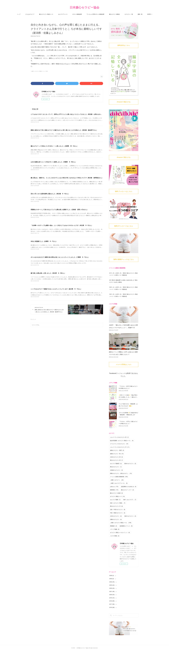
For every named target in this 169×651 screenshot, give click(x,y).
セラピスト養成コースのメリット (120, 532)
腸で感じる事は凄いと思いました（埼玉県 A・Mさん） (48, 273)
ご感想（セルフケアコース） (119, 483)
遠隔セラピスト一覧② (117, 450)
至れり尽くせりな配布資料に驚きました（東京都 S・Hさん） (50, 194)
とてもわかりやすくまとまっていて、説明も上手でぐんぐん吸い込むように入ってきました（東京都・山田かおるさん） (68, 114)
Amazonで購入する (123, 102)
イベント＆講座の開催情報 (119, 476)
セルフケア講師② (116, 463)
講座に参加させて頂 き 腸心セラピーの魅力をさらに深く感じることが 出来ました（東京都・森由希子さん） (64, 130)
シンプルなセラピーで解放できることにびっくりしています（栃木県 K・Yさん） (56, 289)
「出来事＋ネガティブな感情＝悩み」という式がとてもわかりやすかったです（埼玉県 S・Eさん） (62, 225)
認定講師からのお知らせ (128, 486)
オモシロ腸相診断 (77, 14)
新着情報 (114, 490)
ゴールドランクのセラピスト (119, 443)
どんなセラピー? (29, 14)
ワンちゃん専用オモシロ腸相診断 (95, 14)
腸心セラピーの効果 (116, 493)
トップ (18, 14)
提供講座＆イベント (126, 526)
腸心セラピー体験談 (114, 14)
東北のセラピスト (116, 466)
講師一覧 (140, 14)
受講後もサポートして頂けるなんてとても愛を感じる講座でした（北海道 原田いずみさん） (59, 209)
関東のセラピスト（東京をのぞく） (121, 473)
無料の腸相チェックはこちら (123, 259)
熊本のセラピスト (130, 463)
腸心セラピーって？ (127, 490)
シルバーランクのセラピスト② (119, 437)
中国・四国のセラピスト (117, 513)
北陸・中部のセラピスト (117, 509)
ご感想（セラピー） (117, 480)
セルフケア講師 (115, 499)
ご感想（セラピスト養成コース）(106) (39, 71)
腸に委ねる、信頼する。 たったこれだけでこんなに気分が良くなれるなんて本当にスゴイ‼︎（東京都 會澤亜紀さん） (67, 178)
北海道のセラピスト (116, 470)
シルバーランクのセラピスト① (119, 447)
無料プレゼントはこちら (123, 191)
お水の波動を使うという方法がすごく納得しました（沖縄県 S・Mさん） (54, 162)
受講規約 (113, 526)
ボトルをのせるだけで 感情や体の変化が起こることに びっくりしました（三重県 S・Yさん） (60, 257)
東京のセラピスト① (116, 506)
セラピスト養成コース (117, 496)
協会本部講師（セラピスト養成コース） (121, 440)
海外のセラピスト (130, 516)
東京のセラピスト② (116, 460)
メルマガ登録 (114, 536)
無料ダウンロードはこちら (123, 226)
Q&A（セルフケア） (129, 499)
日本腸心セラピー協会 (84, 7)
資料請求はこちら (123, 45)
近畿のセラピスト (116, 519)
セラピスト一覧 (129, 14)
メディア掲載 (114, 529)
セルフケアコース (62, 14)
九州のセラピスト (116, 516)
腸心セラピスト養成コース (46, 14)
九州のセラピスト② (116, 457)
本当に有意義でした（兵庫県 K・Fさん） (44, 241)
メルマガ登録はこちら (123, 364)
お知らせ (114, 486)
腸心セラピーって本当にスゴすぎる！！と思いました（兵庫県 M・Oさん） (54, 146)
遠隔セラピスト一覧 (117, 453)
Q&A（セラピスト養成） (117, 503)
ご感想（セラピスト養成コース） (120, 522)
